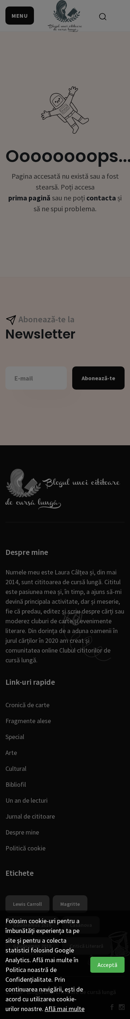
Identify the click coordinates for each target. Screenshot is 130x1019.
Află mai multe (64, 1009)
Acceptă (107, 964)
